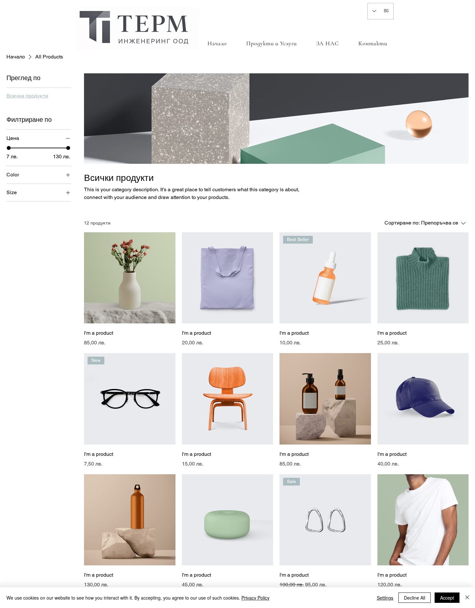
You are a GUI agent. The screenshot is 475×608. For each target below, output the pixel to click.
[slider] (9, 148)
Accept (447, 597)
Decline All (414, 597)
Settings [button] (385, 597)
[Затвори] (467, 597)
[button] (271, 43)
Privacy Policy (255, 597)
